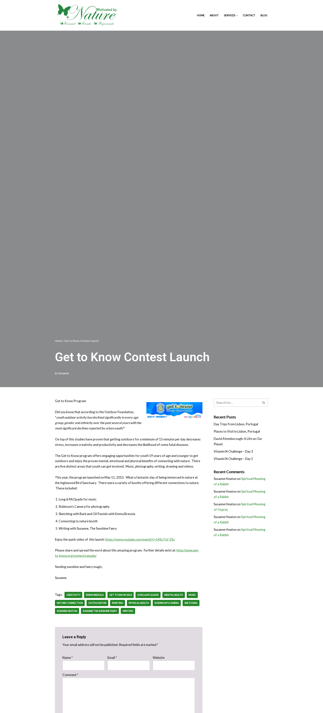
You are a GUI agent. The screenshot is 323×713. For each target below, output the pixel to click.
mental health (173, 594)
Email (112, 658)
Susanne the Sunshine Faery (100, 610)
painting (117, 602)
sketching (191, 602)
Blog (264, 15)
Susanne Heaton (67, 610)
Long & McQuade (148, 594)
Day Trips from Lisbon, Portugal (236, 424)
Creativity (73, 594)
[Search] (264, 402)
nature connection (70, 602)
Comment (70, 675)
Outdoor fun (97, 602)
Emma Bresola (95, 594)
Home (200, 15)
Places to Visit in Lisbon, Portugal (237, 431)
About (214, 15)
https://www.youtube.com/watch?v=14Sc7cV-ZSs (140, 539)
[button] (237, 15)
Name (67, 658)
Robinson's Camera (167, 602)
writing (128, 610)
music (192, 594)
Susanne (64, 373)
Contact (249, 15)
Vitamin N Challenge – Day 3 (233, 451)
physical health (139, 602)
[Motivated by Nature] (87, 15)
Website (158, 658)
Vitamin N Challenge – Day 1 (233, 459)
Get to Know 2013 (120, 594)
